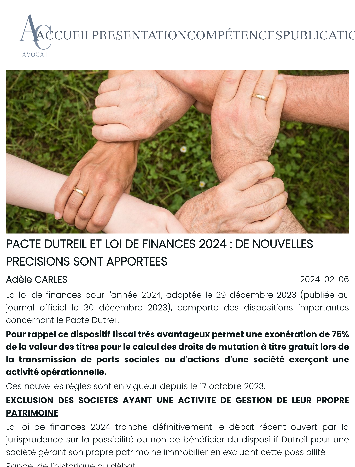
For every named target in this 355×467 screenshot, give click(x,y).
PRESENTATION (139, 35)
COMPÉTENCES (235, 35)
